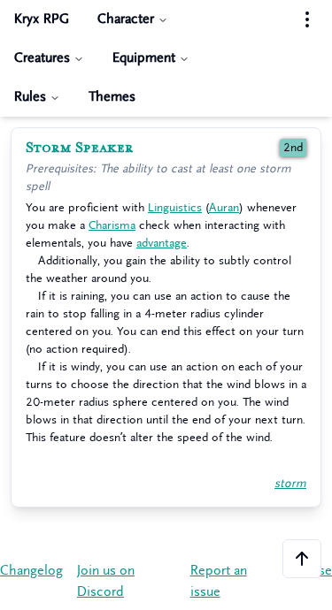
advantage (161, 242)
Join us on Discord (106, 581)
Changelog (31, 570)
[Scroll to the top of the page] (301, 558)
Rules (30, 96)
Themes (112, 96)
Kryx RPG (41, 19)
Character (125, 19)
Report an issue (218, 581)
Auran (224, 207)
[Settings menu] (307, 19)
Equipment (143, 58)
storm (290, 483)
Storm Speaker (80, 147)
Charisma (112, 225)
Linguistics (175, 207)
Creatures (42, 58)
